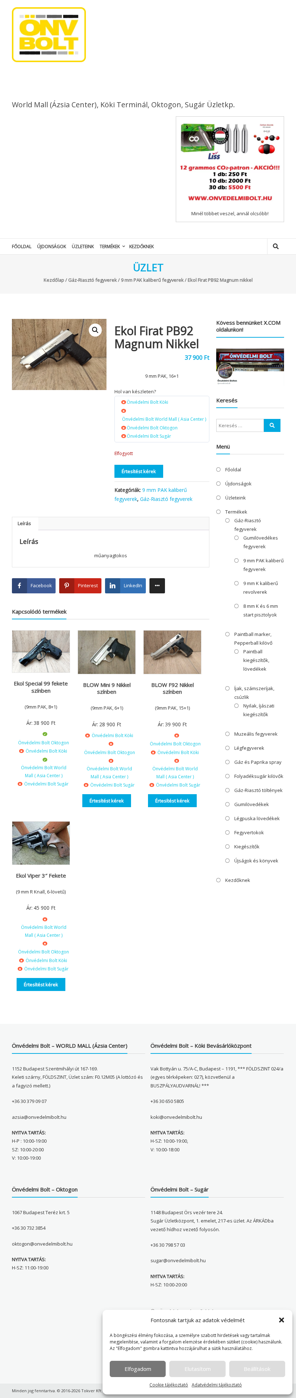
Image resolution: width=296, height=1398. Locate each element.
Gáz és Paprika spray (258, 762)
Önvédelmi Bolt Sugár (149, 436)
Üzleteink (83, 246)
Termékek (110, 246)
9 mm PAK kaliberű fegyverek (152, 280)
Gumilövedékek (251, 804)
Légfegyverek (249, 748)
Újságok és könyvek (256, 860)
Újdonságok (51, 246)
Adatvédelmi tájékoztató (217, 1385)
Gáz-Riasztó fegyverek (92, 280)
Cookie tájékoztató (168, 1385)
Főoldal (21, 246)
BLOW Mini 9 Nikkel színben (107, 688)
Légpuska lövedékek (257, 818)
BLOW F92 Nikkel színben (172, 688)
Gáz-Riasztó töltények (258, 790)
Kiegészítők (247, 846)
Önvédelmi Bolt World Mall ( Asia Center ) (164, 419)
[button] (281, 1320)
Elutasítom (197, 1368)
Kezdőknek (141, 246)
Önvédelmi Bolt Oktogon (152, 428)
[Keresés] (272, 425)
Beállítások (257, 1368)
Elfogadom (138, 1368)
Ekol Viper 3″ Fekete (41, 875)
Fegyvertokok (249, 832)
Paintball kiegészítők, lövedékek (256, 660)
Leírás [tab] (24, 523)
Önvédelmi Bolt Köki (147, 402)
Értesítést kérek (139, 471)
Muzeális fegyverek (256, 734)
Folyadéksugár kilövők (258, 776)
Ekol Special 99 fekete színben (41, 687)
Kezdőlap (54, 280)
